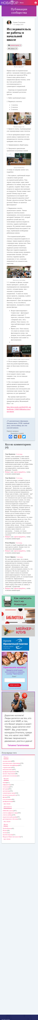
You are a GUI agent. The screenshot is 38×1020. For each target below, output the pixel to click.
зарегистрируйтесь (20, 472)
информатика (7, 784)
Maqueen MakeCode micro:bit (11, 837)
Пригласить (14, 685)
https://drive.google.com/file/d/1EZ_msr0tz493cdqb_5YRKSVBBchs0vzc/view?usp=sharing (19, 409)
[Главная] (9, 2)
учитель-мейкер (16, 425)
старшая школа (7, 767)
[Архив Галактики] (18, 644)
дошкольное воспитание (10, 776)
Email (14, 676)
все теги (7, 804)
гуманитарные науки (9, 793)
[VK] (15, 436)
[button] (35, 2)
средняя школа (7, 761)
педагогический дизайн (10, 817)
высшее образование (9, 773)
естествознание (7, 799)
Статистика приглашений (14, 688)
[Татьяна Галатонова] (9, 22)
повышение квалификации (10, 765)
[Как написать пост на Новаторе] (18, 601)
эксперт (5, 832)
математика (6, 791)
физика (5, 797)
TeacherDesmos (7, 828)
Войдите (8, 472)
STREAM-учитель (8, 810)
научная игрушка (8, 834)
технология (6, 787)
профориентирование (9, 771)
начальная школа (12, 423)
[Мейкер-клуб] (18, 631)
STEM (20, 423)
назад (19, 454)
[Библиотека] (18, 616)
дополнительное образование (18, 421)
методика (5, 789)
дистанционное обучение (10, 819)
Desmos (5, 830)
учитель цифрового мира (10, 813)
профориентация (8, 801)
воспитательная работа (9, 795)
